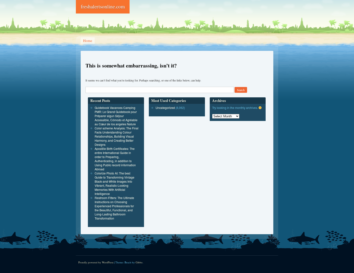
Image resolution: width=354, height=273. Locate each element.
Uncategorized (165, 108)
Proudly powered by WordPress (95, 262)
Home (87, 40)
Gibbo (139, 262)
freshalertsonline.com (103, 6)
